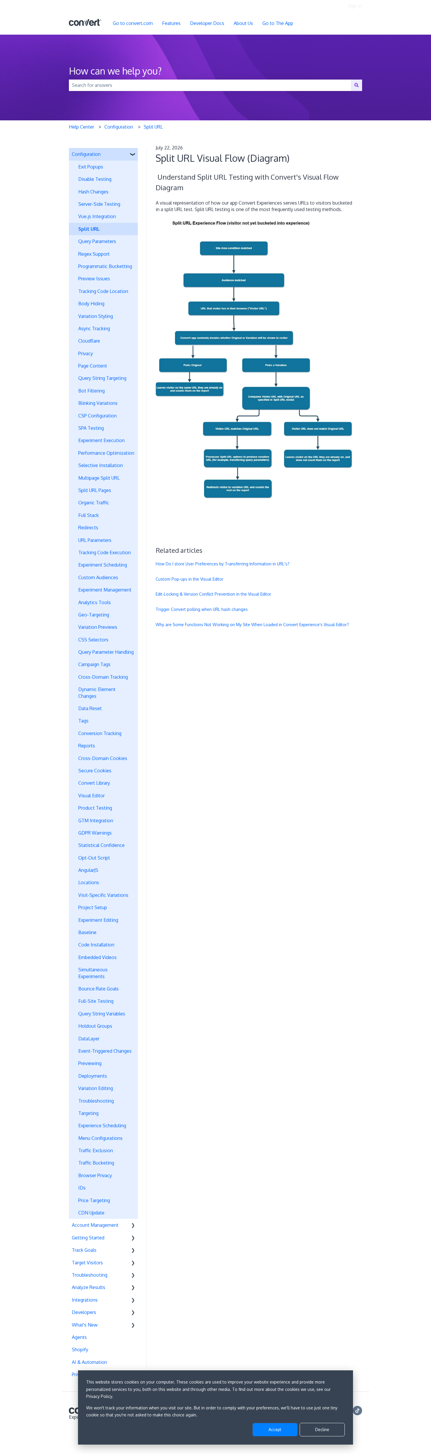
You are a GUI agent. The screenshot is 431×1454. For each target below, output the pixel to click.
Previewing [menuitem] (89, 1063)
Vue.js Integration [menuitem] (97, 216)
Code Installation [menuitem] (96, 945)
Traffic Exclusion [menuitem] (95, 1150)
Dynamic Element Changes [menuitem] (97, 692)
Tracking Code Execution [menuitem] (104, 552)
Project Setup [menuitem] (92, 907)
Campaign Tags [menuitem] (94, 664)
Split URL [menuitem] (89, 229)
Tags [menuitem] (83, 721)
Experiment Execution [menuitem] (101, 440)
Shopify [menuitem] (80, 1349)
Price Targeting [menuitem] (94, 1200)
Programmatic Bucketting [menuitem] (105, 266)
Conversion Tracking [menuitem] (99, 733)
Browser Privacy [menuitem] (95, 1175)
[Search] (356, 85)
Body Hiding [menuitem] (91, 303)
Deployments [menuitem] (92, 1076)
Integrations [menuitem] (85, 1300)
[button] (133, 155)
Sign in (355, 6)
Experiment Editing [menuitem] (98, 920)
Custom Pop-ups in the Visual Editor (189, 579)
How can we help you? (115, 71)
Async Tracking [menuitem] (94, 328)
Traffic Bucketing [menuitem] (96, 1163)
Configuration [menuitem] (86, 154)
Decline (322, 1429)
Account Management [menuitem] (95, 1225)
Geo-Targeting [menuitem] (93, 615)
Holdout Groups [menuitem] (95, 1026)
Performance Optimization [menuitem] (106, 453)
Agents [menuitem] (79, 1337)
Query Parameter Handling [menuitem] (106, 652)
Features (171, 23)
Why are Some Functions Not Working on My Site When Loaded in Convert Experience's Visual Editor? (252, 624)
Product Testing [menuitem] (95, 808)
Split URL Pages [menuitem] (94, 490)
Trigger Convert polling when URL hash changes (202, 609)
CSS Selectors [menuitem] (93, 640)
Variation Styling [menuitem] (95, 316)
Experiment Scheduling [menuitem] (102, 565)
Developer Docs (207, 23)
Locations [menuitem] (88, 882)
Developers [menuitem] (84, 1312)
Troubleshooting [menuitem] (96, 1101)
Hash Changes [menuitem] (93, 192)
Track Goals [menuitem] (84, 1250)
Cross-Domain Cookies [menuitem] (102, 758)
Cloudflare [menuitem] (89, 341)
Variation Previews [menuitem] (97, 627)
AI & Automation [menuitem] (89, 1362)
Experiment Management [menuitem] (104, 590)
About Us (243, 23)
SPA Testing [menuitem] (91, 428)
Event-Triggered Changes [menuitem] (105, 1051)
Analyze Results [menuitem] (88, 1287)
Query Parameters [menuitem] (97, 241)
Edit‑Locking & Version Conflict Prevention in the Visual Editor (213, 594)
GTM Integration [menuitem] (95, 820)
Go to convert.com (133, 23)
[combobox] (210, 85)
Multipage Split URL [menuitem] (99, 478)
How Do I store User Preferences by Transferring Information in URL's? (222, 563)
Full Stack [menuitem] (88, 515)
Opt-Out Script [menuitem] (94, 858)
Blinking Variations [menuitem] (98, 403)
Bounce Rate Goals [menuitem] (98, 989)
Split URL (153, 127)
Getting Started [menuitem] (88, 1238)
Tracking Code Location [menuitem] (103, 291)
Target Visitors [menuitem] (87, 1263)
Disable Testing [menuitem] (94, 179)
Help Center (81, 127)
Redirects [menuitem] (88, 527)
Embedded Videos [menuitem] (97, 957)
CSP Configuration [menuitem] (97, 416)
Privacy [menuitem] (85, 353)
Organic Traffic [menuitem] (93, 503)
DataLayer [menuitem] (88, 1039)
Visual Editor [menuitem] (91, 795)
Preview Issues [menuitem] (94, 279)
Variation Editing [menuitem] (95, 1088)
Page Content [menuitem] (92, 366)
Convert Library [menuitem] (94, 783)
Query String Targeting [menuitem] (102, 378)
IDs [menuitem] (82, 1188)
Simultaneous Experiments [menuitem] (93, 973)
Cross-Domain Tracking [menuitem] (103, 677)
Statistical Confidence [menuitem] (101, 845)
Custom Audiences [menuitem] (98, 577)
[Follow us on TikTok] (357, 1410)
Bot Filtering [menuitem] (91, 391)
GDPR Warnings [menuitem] (95, 833)
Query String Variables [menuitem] (101, 1014)
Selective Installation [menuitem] (100, 465)
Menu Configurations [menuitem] (100, 1138)
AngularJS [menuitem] (88, 870)
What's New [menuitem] (85, 1325)
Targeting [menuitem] (88, 1113)
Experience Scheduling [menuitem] (102, 1125)
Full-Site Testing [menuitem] (95, 1001)
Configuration (118, 127)
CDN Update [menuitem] (91, 1213)
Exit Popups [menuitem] (90, 167)
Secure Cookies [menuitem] (94, 771)
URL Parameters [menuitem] (94, 540)
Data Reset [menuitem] (90, 708)
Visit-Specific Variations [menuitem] (103, 895)
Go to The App (277, 23)
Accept (275, 1429)
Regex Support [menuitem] (94, 254)
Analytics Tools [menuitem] (94, 602)
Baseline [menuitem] (87, 932)
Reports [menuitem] (86, 746)
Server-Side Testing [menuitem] (99, 204)
